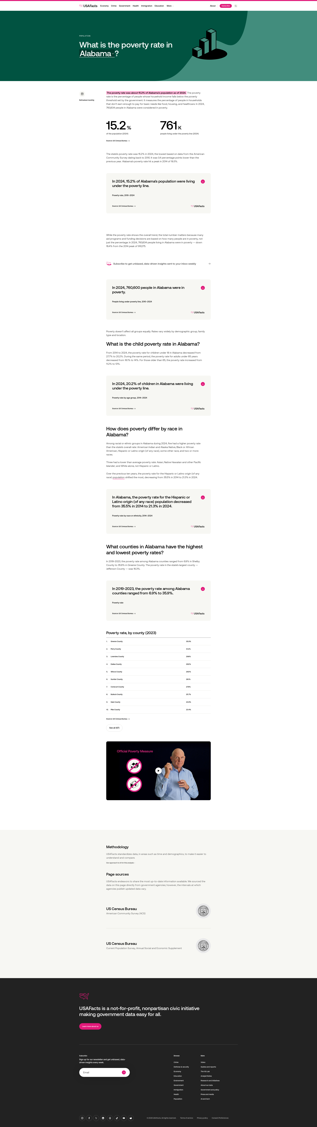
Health (136, 6)
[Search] (236, 6)
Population (84, 36)
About (213, 6)
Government (124, 6)
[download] (203, 182)
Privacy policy (202, 1118)
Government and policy (210, 1090)
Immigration (146, 6)
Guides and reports (208, 1067)
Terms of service (186, 1118)
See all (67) (114, 728)
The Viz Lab (205, 1071)
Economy (104, 6)
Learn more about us (90, 1026)
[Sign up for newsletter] (124, 1072)
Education (159, 6)
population (119, 477)
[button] (97, 53)
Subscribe (226, 6)
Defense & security (181, 1067)
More (169, 6)
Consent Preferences (220, 1118)
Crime (114, 6)
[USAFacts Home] (88, 6)
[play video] (158, 770)
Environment (179, 1081)
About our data (207, 1085)
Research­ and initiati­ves (210, 1081)
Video (203, 1062)
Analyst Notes (206, 1076)
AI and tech (205, 1099)
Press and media (207, 1094)
